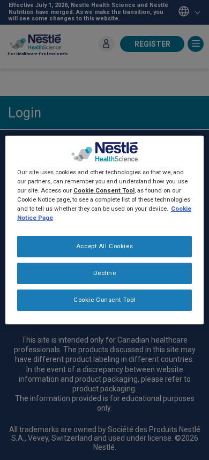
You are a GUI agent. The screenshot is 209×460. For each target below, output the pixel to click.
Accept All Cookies (104, 246)
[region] (104, 230)
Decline (104, 273)
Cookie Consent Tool (104, 299)
